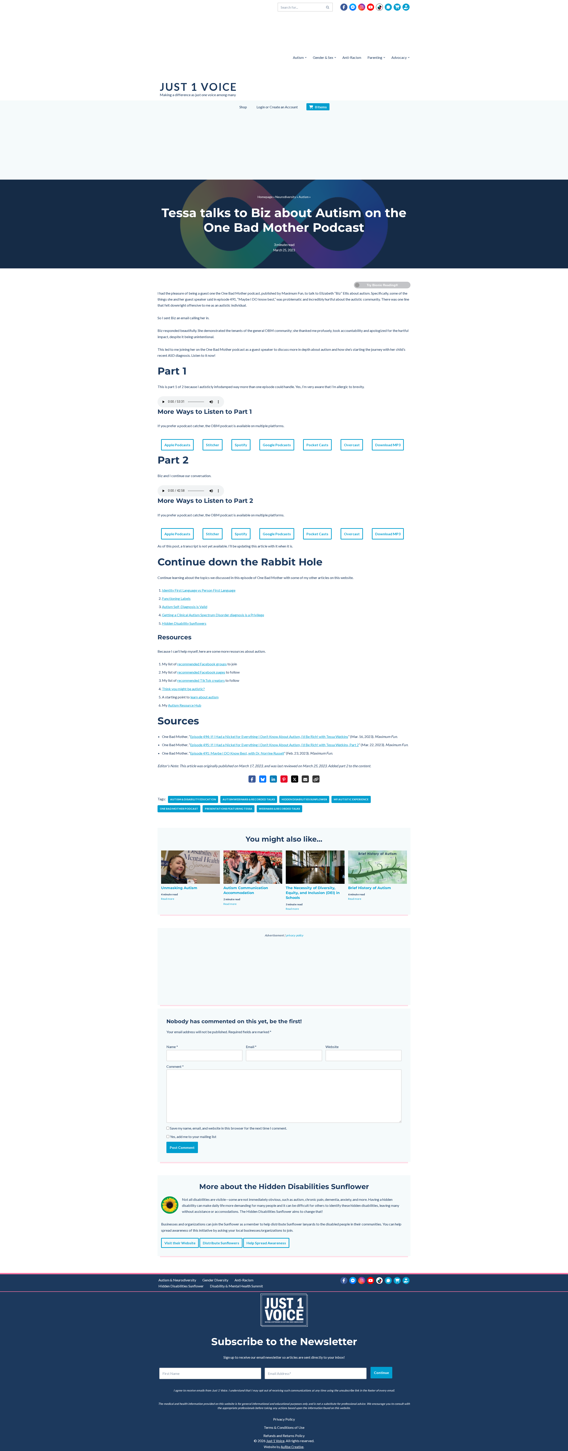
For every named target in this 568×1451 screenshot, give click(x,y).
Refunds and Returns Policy (284, 1435)
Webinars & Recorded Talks (279, 808)
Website (332, 1047)
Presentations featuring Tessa (228, 808)
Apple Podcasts (177, 445)
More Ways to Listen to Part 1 (205, 412)
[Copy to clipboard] (316, 779)
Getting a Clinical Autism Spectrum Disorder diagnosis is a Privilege (213, 615)
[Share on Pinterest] (284, 779)
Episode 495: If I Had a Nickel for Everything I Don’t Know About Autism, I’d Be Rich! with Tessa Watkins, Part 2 (274, 745)
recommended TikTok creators (201, 680)
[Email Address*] (316, 1373)
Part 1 (172, 371)
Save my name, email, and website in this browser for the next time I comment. (228, 1128)
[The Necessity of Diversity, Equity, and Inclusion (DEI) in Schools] (315, 867)
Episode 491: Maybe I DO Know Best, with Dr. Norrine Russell (237, 753)
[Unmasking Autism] (190, 867)
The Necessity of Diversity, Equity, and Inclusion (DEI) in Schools (313, 893)
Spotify (241, 445)
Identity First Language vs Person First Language (198, 590)
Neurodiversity (285, 197)
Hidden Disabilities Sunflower (304, 799)
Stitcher (212, 445)
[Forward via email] (305, 779)
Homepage (265, 197)
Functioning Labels (176, 598)
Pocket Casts (317, 445)
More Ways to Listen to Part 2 (205, 501)
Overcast (352, 445)
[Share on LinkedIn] (273, 779)
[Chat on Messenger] (352, 7)
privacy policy (294, 935)
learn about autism (204, 697)
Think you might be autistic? (183, 689)
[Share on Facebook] (252, 779)
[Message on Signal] (388, 7)
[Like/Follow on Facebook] (343, 7)
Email (251, 1047)
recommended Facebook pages (201, 672)
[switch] (382, 285)
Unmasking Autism (179, 888)
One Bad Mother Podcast (179, 808)
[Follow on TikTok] (379, 7)
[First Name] (210, 1373)
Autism (304, 197)
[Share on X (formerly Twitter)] (294, 779)
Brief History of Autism (369, 888)
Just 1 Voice (275, 1441)
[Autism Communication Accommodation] (252, 867)
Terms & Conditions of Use (284, 1427)
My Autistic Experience (351, 799)
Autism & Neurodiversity (177, 1280)
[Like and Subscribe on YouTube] (370, 7)
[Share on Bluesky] (262, 779)
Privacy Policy (284, 1419)
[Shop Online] (397, 7)
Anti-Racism (351, 57)
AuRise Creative (292, 1447)
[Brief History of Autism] (377, 867)
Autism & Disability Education (193, 799)
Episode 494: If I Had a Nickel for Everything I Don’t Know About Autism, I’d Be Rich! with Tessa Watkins (269, 736)
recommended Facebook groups (202, 664)
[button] (306, 57)
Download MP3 (387, 445)
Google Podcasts (277, 445)
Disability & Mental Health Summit (236, 1286)
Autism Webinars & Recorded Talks (249, 799)
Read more (167, 898)
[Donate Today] (406, 7)
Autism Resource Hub (184, 705)
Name (172, 1047)
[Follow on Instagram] (361, 7)
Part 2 (173, 460)
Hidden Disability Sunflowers (184, 623)
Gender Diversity (215, 1280)
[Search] (328, 7)
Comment (175, 1066)
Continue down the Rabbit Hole (240, 562)
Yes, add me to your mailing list (192, 1136)
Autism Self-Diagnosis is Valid (184, 607)
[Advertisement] (284, 146)
